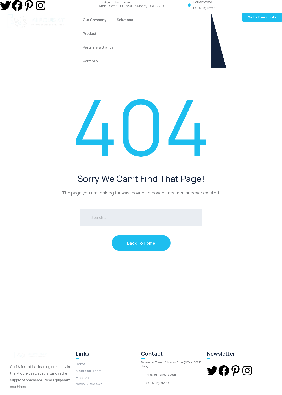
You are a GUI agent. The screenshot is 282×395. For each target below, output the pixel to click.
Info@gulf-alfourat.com (114, 2)
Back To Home (141, 243)
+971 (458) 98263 (204, 8)
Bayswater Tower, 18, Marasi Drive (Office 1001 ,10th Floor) (172, 364)
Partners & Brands (98, 47)
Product (89, 33)
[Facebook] (17, 5)
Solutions (125, 19)
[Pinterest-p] (28, 5)
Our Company (94, 19)
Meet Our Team (89, 370)
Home (80, 364)
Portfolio (90, 61)
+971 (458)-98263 (157, 383)
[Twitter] (5, 5)
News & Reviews (89, 384)
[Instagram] (40, 5)
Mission (82, 377)
